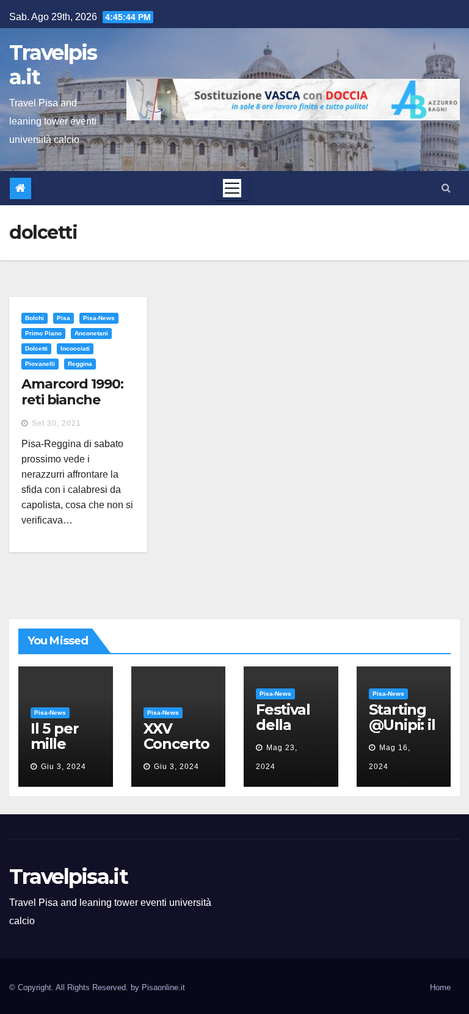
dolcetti (36, 348)
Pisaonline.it (163, 987)
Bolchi (34, 318)
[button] (446, 187)
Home (440, 987)
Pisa (63, 318)
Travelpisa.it (53, 65)
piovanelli (40, 363)
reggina (80, 363)
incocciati (75, 348)
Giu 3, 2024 (63, 766)
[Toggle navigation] (232, 188)
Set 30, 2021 (56, 423)
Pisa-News (99, 318)
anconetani (91, 333)
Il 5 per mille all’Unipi (59, 744)
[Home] (20, 188)
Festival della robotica (285, 725)
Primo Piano (43, 333)
